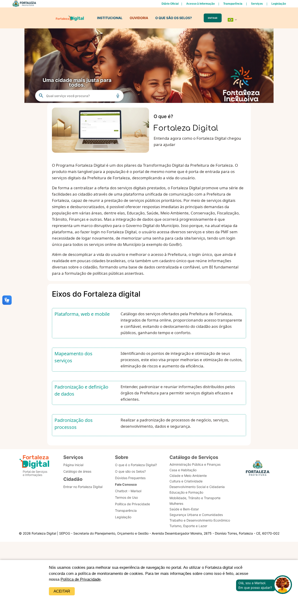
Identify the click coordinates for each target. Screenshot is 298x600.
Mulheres (176, 503)
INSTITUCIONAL (109, 18)
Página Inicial (73, 465)
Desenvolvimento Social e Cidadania (197, 487)
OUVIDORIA (139, 18)
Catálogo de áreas (77, 471)
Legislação (278, 3)
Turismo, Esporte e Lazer (188, 526)
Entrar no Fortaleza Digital (82, 487)
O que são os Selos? (130, 471)
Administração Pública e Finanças (194, 464)
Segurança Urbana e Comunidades (196, 515)
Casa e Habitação (182, 470)
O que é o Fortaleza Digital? (136, 465)
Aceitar (62, 591)
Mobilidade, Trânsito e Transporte (194, 498)
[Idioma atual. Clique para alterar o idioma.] (232, 19)
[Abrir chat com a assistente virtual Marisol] (282, 585)
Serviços (257, 3)
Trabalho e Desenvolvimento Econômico (199, 520)
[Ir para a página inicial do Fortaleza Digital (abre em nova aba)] (34, 466)
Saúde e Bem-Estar (184, 509)
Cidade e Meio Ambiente (188, 476)
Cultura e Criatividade (186, 481)
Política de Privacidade (81, 579)
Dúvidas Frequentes (130, 478)
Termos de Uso (126, 497)
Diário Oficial (170, 3)
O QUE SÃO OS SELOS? (173, 18)
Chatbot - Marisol (128, 491)
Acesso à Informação (200, 3)
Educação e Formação (186, 492)
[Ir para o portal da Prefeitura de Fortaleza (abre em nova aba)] (258, 469)
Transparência (232, 3)
